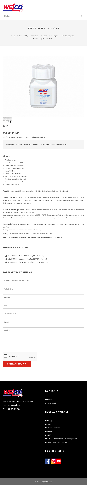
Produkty (23, 36)
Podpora (48, 431)
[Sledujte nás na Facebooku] (47, 461)
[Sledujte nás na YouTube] (58, 461)
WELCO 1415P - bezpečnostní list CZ (21, 259)
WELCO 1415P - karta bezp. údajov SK (22, 262)
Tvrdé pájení (68, 36)
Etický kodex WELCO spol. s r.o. (56, 442)
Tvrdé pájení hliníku (43, 28)
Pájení (56, 36)
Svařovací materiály (41, 36)
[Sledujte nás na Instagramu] (53, 461)
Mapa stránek (50, 403)
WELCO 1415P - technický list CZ (20, 256)
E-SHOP (48, 435)
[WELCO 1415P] (43, 86)
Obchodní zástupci (52, 428)
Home (14, 36)
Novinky (48, 424)
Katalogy (48, 421)
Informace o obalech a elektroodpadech (61, 439)
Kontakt (48, 400)
